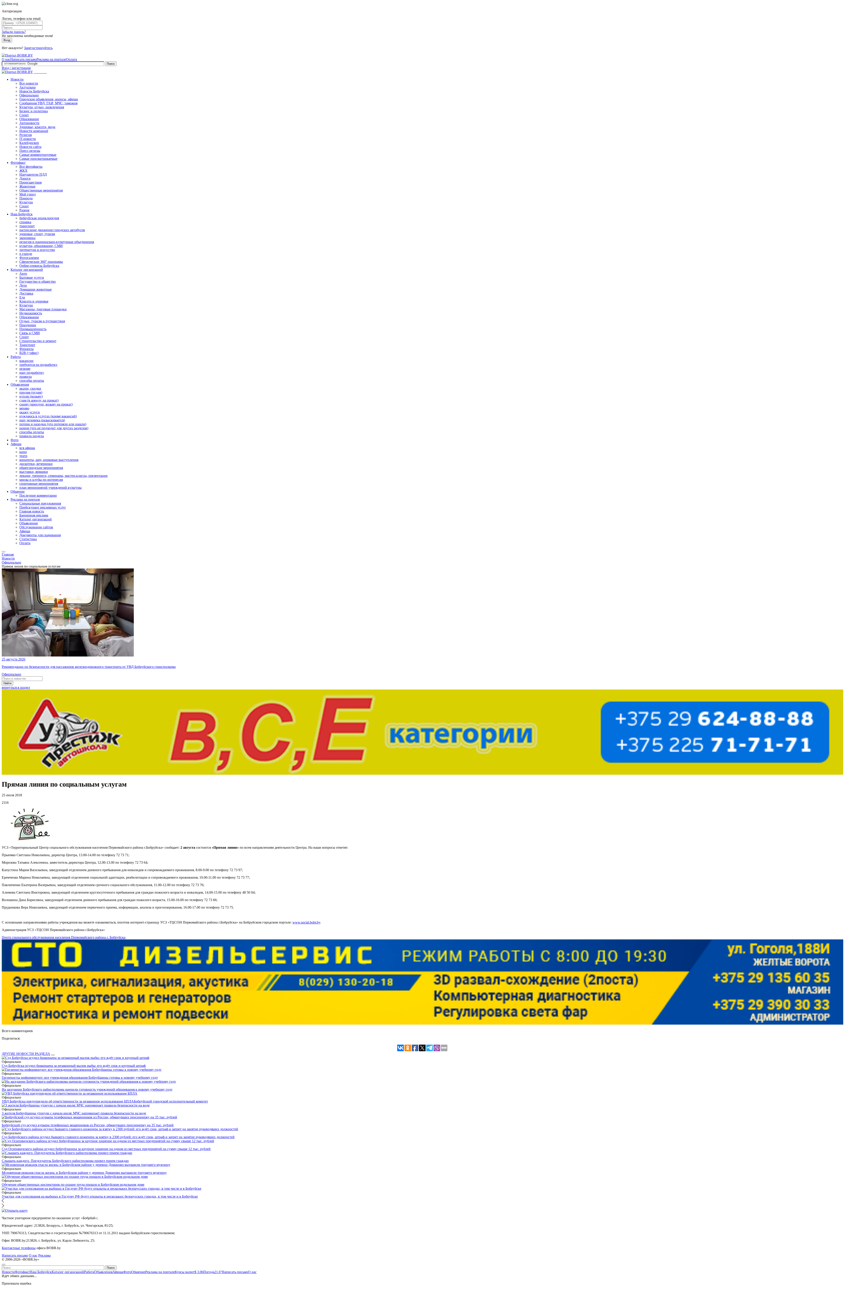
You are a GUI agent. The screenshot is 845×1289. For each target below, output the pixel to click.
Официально (29, 95)
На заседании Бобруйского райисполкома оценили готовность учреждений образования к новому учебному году (87, 1089)
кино (23, 452)
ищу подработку (31, 372)
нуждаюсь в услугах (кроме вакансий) (48, 416)
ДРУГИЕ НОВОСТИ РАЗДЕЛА (26, 1054)
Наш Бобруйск (22, 214)
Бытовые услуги (31, 277)
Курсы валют (189, 1272)
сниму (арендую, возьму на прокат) (46, 404)
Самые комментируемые (37, 155)
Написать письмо (23, 59)
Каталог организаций (27, 269)
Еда (22, 297)
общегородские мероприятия (41, 468)
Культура (26, 202)
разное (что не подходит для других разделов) (53, 428)
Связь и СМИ (29, 333)
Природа (26, 198)
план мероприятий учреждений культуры (50, 487)
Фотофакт (18, 162)
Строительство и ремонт (37, 341)
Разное (24, 210)
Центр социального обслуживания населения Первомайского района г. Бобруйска (63, 937)
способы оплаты (31, 380)
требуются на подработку (38, 365)
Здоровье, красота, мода (37, 127)
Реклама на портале (51, 59)
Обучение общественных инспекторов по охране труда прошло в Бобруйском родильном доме (73, 1184)
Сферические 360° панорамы (41, 262)
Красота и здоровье (33, 301)
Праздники (27, 325)
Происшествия (30, 182)
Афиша (16, 444)
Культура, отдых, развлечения (41, 107)
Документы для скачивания (40, 535)
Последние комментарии (38, 495)
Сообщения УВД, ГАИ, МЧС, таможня (48, 103)
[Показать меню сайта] (3, 551)
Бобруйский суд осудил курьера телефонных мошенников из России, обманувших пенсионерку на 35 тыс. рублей (88, 1125)
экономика (27, 238)
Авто (23, 273)
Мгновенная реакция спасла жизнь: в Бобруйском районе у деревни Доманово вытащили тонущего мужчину (84, 1173)
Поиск (111, 63)
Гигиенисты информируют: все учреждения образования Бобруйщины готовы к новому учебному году (80, 1077)
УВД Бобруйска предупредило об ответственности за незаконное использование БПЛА (68, 1101)
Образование (29, 119)
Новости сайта (30, 147)
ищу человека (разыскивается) (42, 420)
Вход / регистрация (16, 68)
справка (25, 222)
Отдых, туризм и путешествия (42, 321)
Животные (27, 186)
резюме (24, 369)
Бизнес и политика (33, 111)
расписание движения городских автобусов (52, 230)
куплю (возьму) (31, 396)
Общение (18, 491)
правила (25, 376)
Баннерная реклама (33, 515)
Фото (14, 440)
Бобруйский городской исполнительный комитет (171, 1101)
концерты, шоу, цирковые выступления (48, 460)
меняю (24, 408)
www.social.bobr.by (306, 922)
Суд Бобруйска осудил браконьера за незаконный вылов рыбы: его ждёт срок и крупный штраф (74, 1066)
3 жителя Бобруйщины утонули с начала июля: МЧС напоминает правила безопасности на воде (74, 1113)
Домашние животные (35, 289)
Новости (17, 79)
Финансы (26, 349)
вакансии (26, 361)
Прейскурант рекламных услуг (42, 507)
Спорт (24, 115)
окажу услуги (29, 412)
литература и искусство (37, 250)
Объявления (20, 384)
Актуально (27, 87)
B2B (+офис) (29, 353)
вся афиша (27, 448)
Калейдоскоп (29, 143)
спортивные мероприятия (38, 483)
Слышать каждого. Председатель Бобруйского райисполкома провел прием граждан (65, 1161)
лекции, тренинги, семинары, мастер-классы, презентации (63, 476)
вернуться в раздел (16, 687)
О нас (6, 59)
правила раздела (31, 436)
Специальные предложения (40, 503)
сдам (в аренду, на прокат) (39, 400)
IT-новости (27, 139)
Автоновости (29, 123)
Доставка (26, 293)
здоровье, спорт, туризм (37, 234)
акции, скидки (30, 388)
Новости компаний (33, 131)
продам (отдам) (30, 392)
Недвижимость (30, 313)
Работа (16, 357)
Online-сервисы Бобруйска (39, 265)
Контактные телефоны (19, 1248)
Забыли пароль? (14, 32)
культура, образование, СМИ (41, 246)
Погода (212, 1272)
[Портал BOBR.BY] (17, 55)
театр (23, 456)
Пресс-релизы (29, 151)
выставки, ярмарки (33, 472)
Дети (23, 285)
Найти (7, 683)
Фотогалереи (29, 258)
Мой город (27, 194)
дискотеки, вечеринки (36, 464)
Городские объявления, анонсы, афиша (48, 99)
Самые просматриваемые (38, 158)
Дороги (25, 178)
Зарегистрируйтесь (38, 48)
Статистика (28, 539)
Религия (25, 135)
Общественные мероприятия (41, 190)
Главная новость (31, 511)
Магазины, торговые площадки (43, 309)
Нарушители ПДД (33, 174)
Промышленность (32, 329)
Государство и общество (37, 281)
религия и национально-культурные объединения (56, 242)
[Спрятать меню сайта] (3, 1264)
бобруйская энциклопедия (39, 218)
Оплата (71, 59)
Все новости (28, 83)
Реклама (44, 1255)
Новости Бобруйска (34, 91)
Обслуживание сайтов (36, 527)
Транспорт (27, 345)
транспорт (27, 226)
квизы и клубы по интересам (41, 479)
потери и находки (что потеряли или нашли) (52, 424)
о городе (25, 254)
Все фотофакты (30, 166)
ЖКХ (23, 170)
